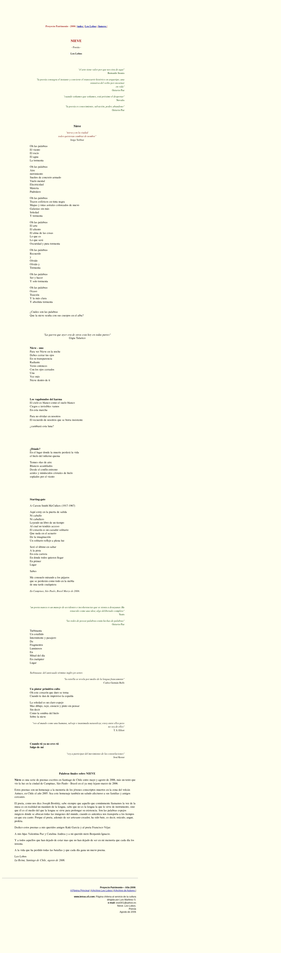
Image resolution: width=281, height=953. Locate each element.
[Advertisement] (76, 12)
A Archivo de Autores (125, 890)
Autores (102, 26)
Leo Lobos (90, 26)
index (80, 26)
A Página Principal (79, 890)
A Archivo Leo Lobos (102, 890)
